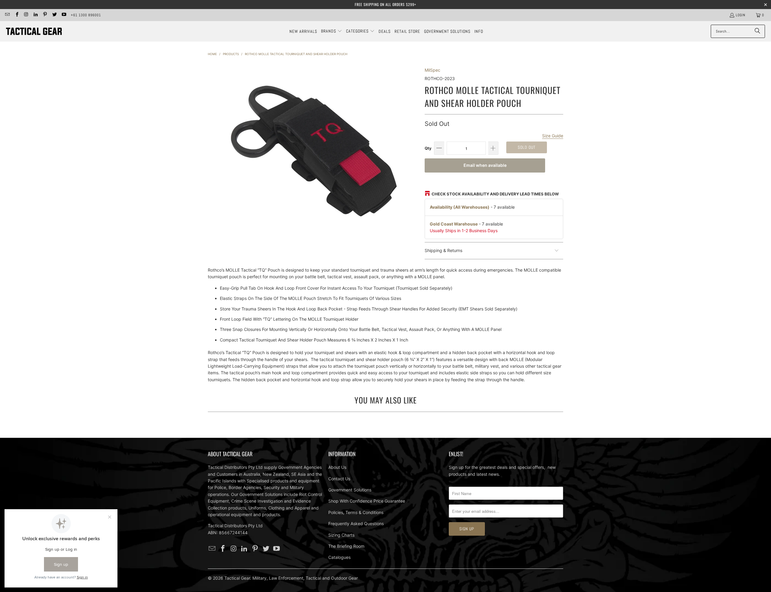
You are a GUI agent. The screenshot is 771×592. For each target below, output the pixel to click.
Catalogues (339, 557)
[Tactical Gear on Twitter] (54, 15)
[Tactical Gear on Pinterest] (44, 15)
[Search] (757, 31)
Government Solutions (349, 489)
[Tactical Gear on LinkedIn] (35, 15)
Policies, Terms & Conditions (355, 512)
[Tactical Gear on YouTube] (63, 15)
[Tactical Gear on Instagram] (26, 15)
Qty (428, 148)
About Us (337, 467)
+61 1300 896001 (86, 15)
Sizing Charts (341, 534)
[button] (331, 31)
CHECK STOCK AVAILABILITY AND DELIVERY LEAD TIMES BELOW (495, 194)
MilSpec (432, 70)
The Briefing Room (346, 546)
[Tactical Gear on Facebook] (16, 15)
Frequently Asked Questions (356, 523)
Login (740, 15)
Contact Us (339, 478)
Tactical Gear (237, 578)
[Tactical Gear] (34, 31)
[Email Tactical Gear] (7, 15)
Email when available (485, 165)
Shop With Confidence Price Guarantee (366, 500)
